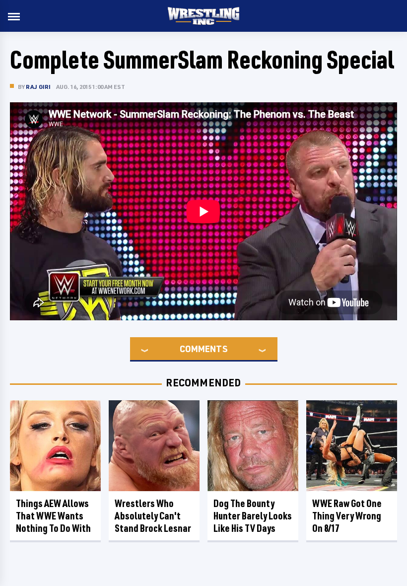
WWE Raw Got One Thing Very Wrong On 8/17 (347, 515)
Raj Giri (38, 86)
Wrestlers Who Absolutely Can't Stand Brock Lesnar (153, 515)
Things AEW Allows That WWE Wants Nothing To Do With (53, 515)
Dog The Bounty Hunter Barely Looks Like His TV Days (252, 515)
